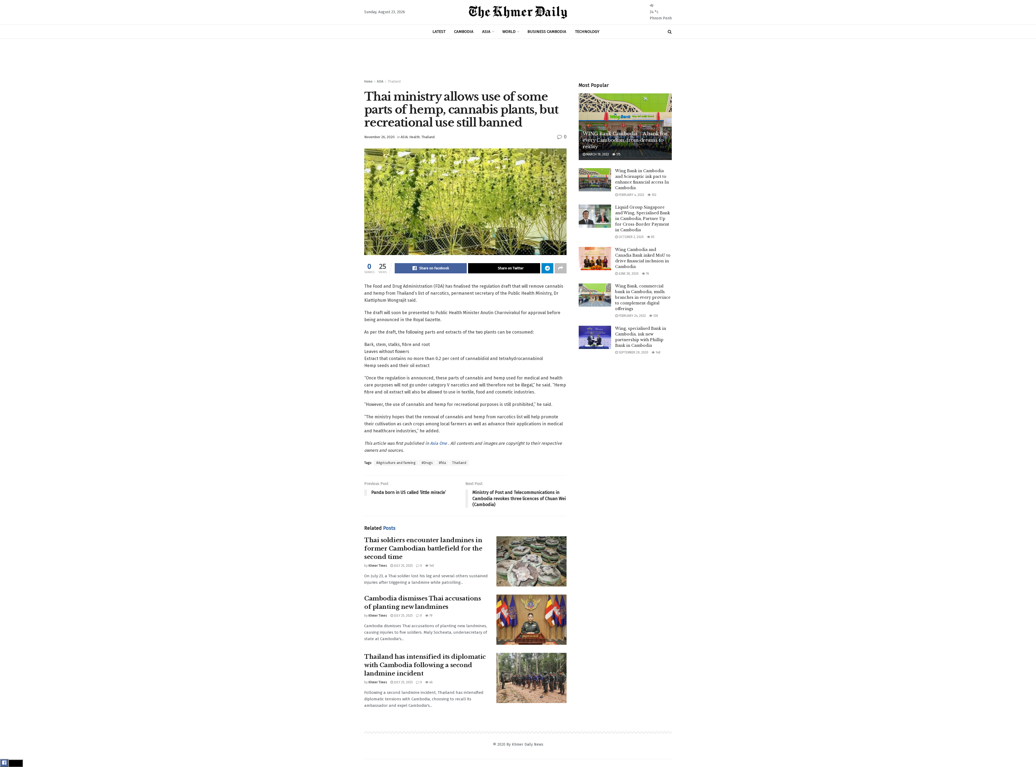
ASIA (486, 31)
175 (618, 154)
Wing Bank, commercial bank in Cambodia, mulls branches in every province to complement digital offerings (642, 297)
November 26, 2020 (379, 137)
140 (431, 566)
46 (430, 682)
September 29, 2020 (633, 352)
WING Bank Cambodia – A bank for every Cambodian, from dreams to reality (625, 140)
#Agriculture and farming (395, 463)
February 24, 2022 (632, 316)
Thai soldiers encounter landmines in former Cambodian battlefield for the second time (423, 549)
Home (368, 81)
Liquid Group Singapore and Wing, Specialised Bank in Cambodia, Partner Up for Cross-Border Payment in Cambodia (642, 218)
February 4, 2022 (631, 195)
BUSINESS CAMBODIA (546, 31)
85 (652, 237)
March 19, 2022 (597, 154)
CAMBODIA (463, 31)
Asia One (439, 443)
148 (657, 352)
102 (653, 195)
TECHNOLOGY (587, 31)
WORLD (509, 31)
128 (655, 316)
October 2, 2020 (631, 237)
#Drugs (427, 463)
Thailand (394, 81)
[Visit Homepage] (518, 12)
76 (647, 274)
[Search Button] (670, 32)
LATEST (438, 31)
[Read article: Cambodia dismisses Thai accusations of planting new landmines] (531, 620)
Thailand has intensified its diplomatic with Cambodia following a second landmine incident (425, 665)
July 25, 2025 (403, 566)
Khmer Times (378, 566)
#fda (442, 463)
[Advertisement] (518, 59)
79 (430, 615)
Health (414, 137)
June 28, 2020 (628, 274)
